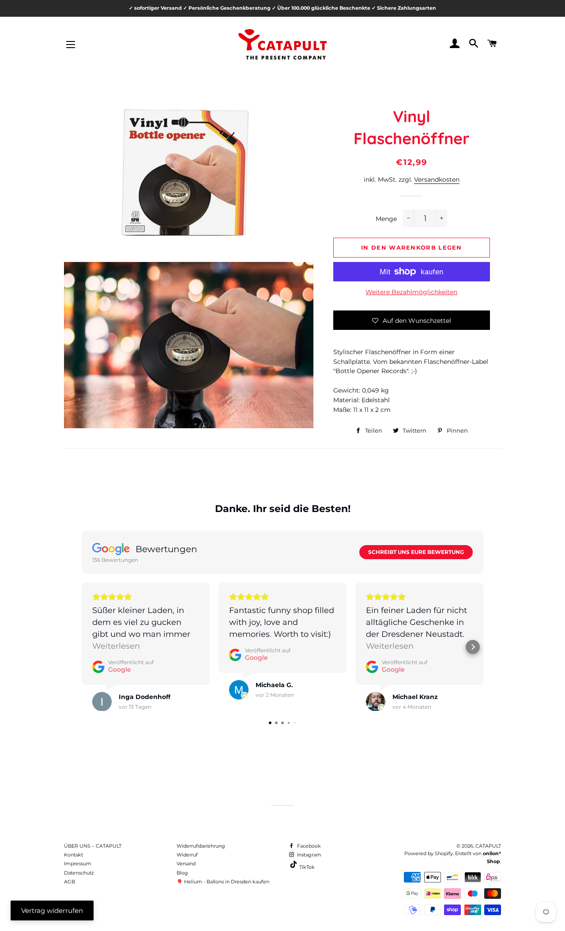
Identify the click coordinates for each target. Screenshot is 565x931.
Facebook (308, 846)
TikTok (306, 867)
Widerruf (187, 855)
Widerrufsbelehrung (201, 846)
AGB (69, 882)
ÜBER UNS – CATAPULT (92, 846)
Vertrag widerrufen (52, 910)
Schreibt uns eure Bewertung (416, 552)
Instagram (308, 855)
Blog (182, 873)
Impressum (77, 863)
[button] (411, 320)
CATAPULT (488, 846)
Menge (386, 219)
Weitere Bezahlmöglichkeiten (411, 292)
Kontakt (73, 855)
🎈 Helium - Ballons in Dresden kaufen (223, 882)
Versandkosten (437, 179)
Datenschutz (79, 873)
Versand (186, 863)
